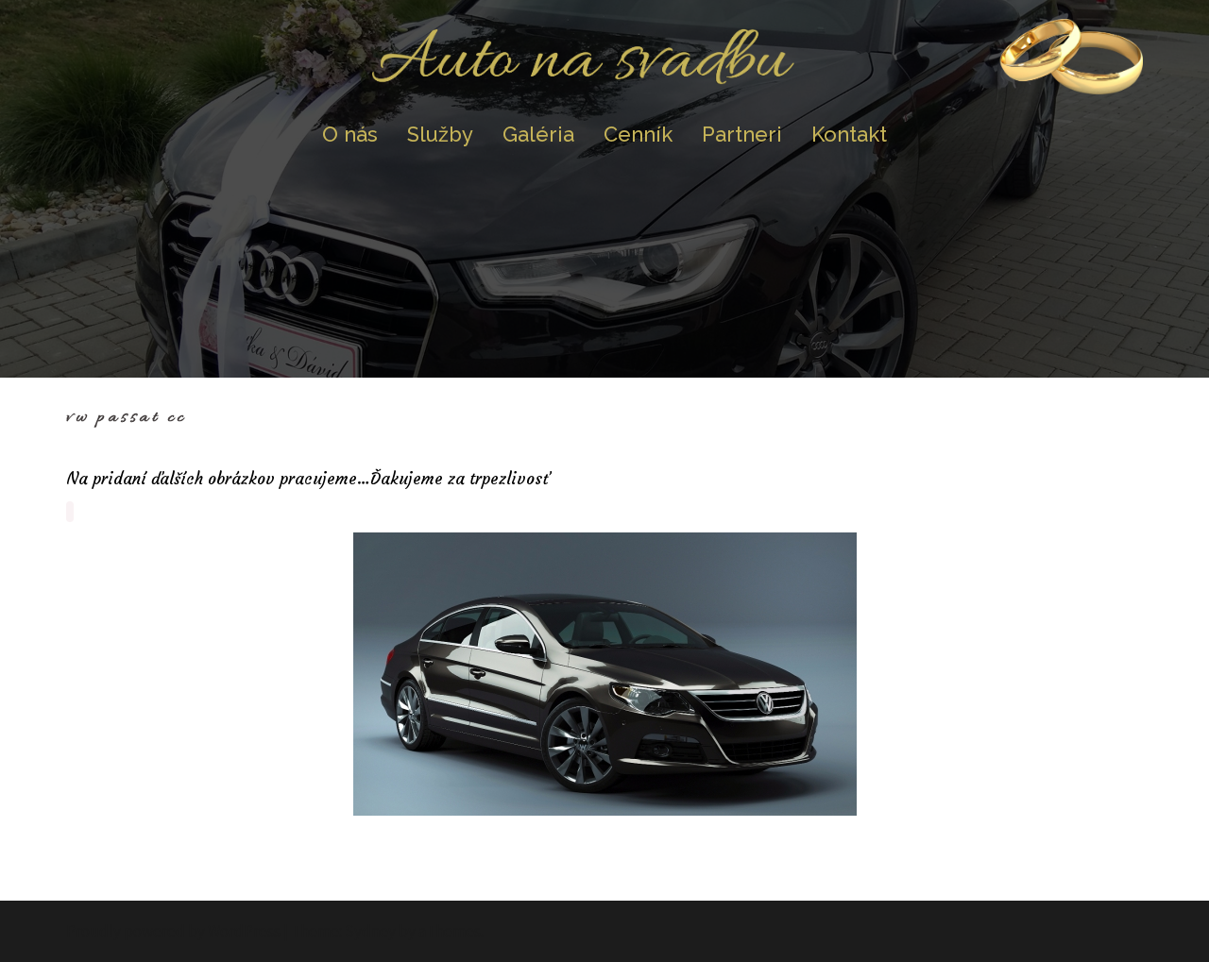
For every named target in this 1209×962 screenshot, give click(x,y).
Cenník (638, 134)
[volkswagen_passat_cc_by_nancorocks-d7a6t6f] (604, 674)
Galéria (538, 134)
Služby (440, 134)
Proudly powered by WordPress (173, 930)
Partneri (742, 134)
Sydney (370, 930)
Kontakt (849, 134)
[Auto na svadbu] (604, 62)
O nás (350, 134)
